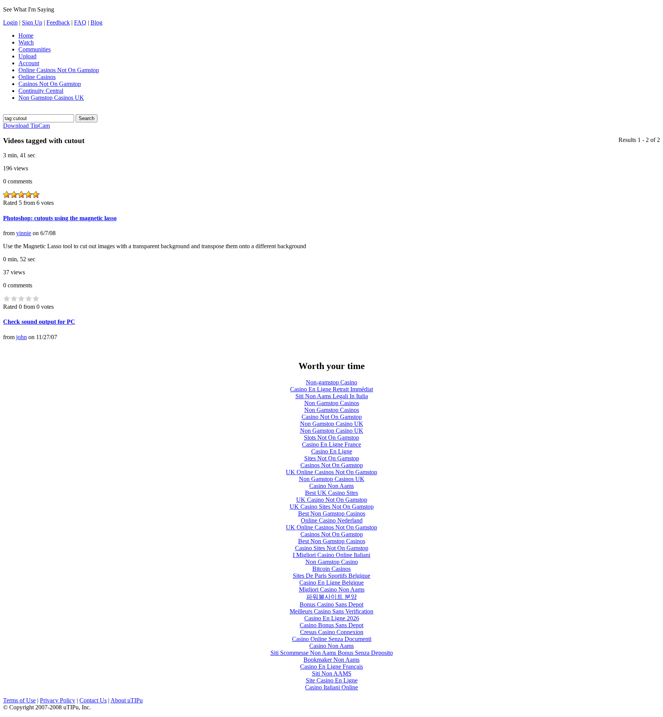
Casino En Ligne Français (331, 666)
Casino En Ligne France (331, 444)
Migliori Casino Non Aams (331, 589)
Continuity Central (40, 90)
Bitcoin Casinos (331, 568)
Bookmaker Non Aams (331, 659)
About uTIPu (126, 700)
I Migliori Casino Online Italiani (331, 555)
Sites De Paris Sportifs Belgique (331, 575)
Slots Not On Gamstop (331, 437)
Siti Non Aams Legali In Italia (331, 396)
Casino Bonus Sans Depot (331, 625)
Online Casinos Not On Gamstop (58, 70)
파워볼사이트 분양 (331, 596)
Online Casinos (37, 77)
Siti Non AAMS (331, 673)
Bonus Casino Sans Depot (331, 604)
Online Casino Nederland (332, 520)
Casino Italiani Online (331, 687)
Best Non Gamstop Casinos (331, 513)
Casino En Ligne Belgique (331, 582)
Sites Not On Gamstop (331, 458)
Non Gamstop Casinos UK (51, 97)
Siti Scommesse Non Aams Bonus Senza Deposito (331, 652)
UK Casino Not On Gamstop (331, 499)
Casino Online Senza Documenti (331, 639)
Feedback (58, 22)
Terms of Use (19, 700)
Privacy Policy (57, 700)
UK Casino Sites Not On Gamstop (332, 506)
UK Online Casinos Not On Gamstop (331, 472)
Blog (96, 22)
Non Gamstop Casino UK (331, 423)
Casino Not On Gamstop (332, 417)
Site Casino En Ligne (332, 680)
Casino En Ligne (331, 451)
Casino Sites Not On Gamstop (331, 548)
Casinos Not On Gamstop (49, 84)
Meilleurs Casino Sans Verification (331, 611)
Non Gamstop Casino (331, 562)
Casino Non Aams (331, 486)
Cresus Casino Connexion (331, 632)
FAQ (80, 22)
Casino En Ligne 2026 (331, 618)
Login (10, 22)
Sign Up (32, 22)
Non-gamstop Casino (331, 382)
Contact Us (93, 700)
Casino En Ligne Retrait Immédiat (331, 389)
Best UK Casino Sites (331, 493)
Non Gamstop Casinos (331, 403)
